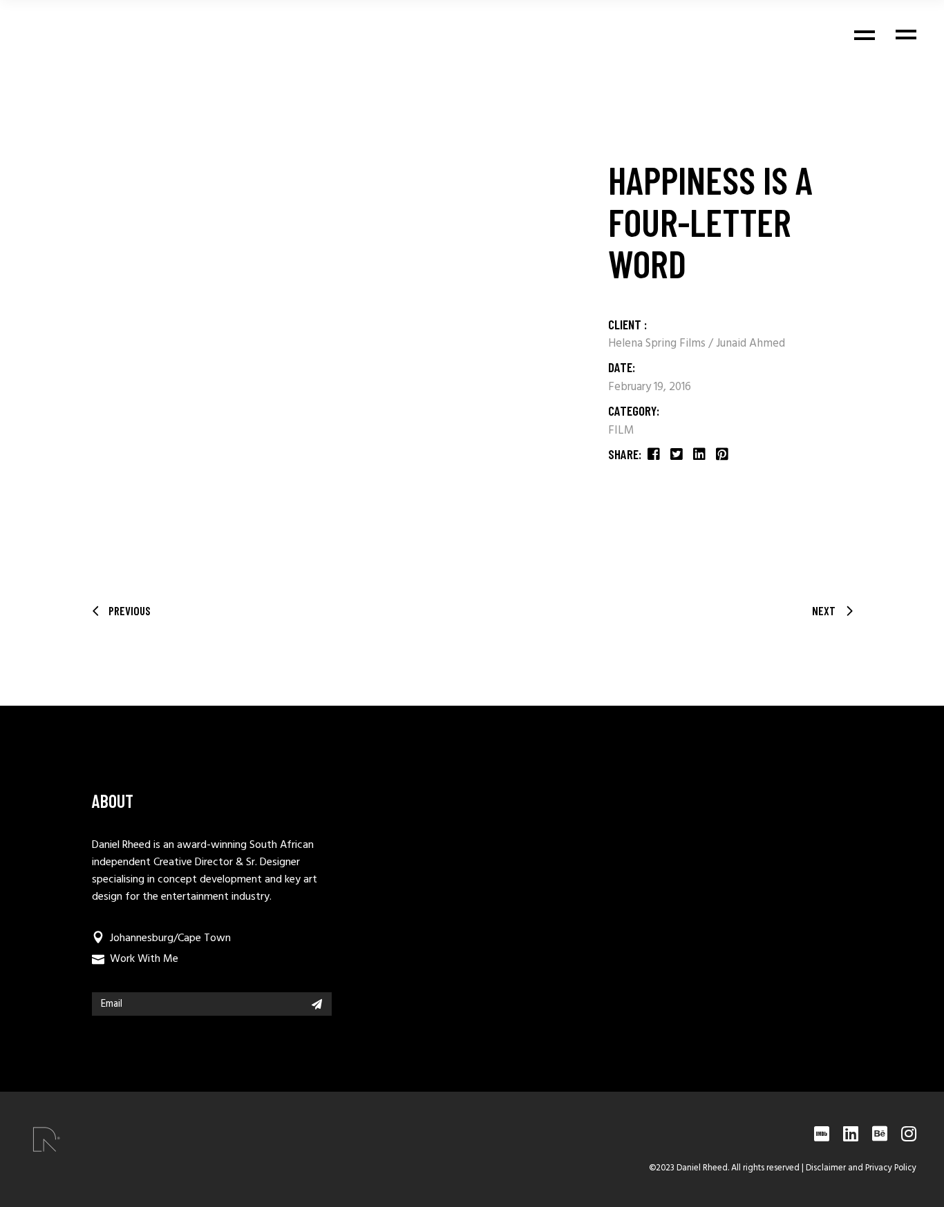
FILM (621, 430)
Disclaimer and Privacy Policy (861, 1168)
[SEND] (317, 1004)
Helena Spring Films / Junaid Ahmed (696, 343)
